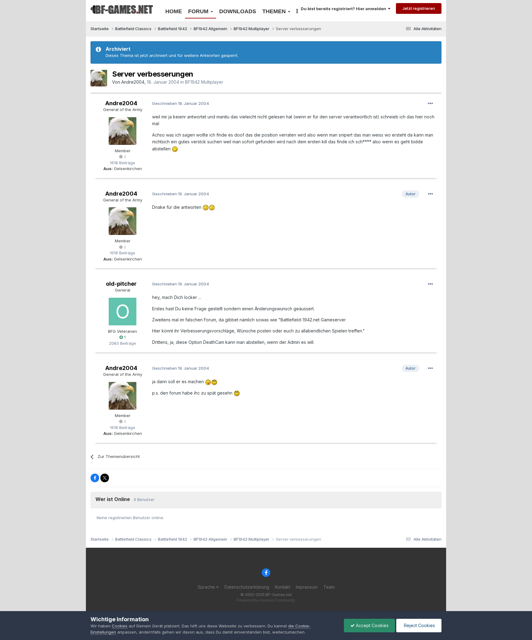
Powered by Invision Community (266, 600)
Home (173, 11)
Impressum (306, 587)
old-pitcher (121, 283)
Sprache (207, 587)
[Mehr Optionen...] (430, 103)
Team (329, 587)
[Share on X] (104, 478)
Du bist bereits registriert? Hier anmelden (344, 8)
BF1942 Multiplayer (204, 82)
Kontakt (282, 587)
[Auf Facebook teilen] (95, 478)
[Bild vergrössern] (175, 148)
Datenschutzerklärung (246, 587)
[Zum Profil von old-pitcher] (122, 311)
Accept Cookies (372, 625)
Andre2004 (132, 82)
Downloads (237, 11)
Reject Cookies (419, 625)
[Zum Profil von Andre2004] (99, 78)
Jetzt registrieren (418, 8)
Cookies (119, 625)
